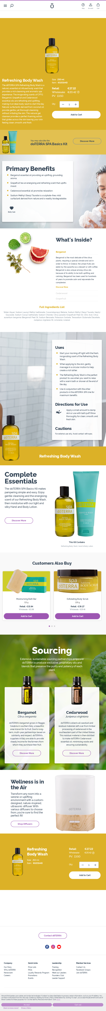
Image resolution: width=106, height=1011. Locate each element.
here (58, 999)
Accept (27, 1005)
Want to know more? (11, 1008)
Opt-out (78, 1005)
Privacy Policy (26, 1008)
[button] (49, 626)
